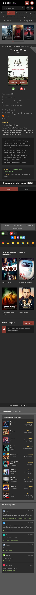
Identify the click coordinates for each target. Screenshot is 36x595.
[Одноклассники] (15, 237)
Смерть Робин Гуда (12, 540)
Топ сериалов (30, 13)
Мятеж (7, 561)
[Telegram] (23, 237)
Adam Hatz (23, 128)
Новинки (11, 13)
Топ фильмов (20, 13)
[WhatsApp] (21, 237)
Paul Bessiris (28, 130)
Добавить (28, 323)
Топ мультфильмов (9, 17)
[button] (13, 41)
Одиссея (8, 530)
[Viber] (18, 237)
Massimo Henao (17, 134)
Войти (27, 3)
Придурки (8, 550)
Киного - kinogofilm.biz (8, 46)
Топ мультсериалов (27, 17)
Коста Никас (13, 125)
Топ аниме (7, 21)
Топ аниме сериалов (25, 21)
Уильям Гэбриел (13, 128)
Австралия (11, 97)
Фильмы (18, 46)
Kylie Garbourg (17, 132)
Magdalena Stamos (8, 130)
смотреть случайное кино (18, 405)
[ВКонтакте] (12, 237)
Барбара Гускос (27, 132)
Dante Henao (6, 134)
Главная (3, 13)
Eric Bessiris (20, 130)
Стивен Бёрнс (7, 132)
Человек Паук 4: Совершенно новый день (19, 518)
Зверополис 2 (10, 571)
